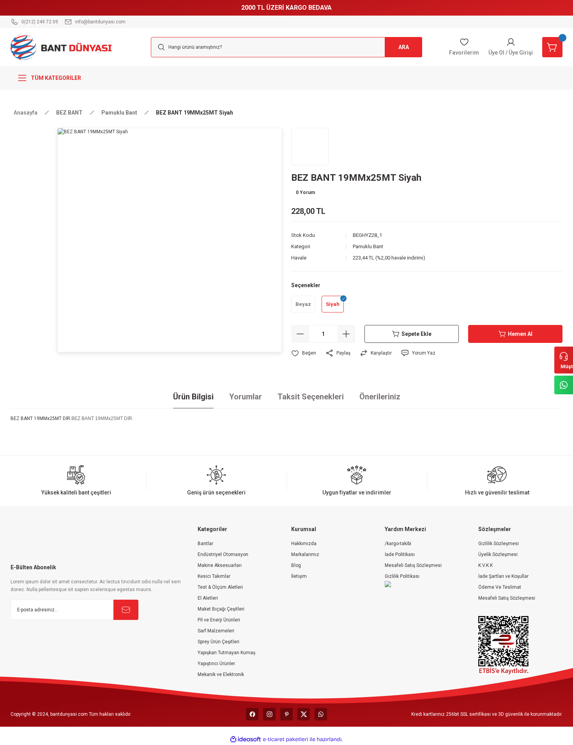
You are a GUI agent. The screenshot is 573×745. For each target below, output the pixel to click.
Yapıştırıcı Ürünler (216, 663)
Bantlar (205, 543)
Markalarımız (305, 554)
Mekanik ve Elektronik (221, 674)
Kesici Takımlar (214, 576)
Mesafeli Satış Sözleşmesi (413, 565)
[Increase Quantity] (346, 334)
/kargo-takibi (398, 543)
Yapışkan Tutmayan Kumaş (226, 652)
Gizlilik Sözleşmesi (498, 543)
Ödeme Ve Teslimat (499, 587)
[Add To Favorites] (303, 353)
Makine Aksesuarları (220, 565)
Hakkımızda (304, 543)
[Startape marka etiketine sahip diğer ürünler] (310, 146)
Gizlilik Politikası (402, 576)
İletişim (299, 576)
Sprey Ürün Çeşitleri (218, 641)
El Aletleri (208, 598)
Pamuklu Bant (368, 246)
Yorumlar (245, 396)
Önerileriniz (379, 396)
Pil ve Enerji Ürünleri (219, 620)
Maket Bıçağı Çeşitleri (221, 609)
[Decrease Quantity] (300, 334)
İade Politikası (400, 554)
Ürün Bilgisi (193, 396)
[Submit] (125, 610)
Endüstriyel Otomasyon (223, 554)
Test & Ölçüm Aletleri (220, 587)
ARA (403, 47)
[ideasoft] (245, 739)
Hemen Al (520, 334)
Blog (296, 565)
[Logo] (61, 46)
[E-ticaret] (285, 739)
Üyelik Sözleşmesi (498, 554)
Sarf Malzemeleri (216, 631)
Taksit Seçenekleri (311, 396)
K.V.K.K (485, 565)
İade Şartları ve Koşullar (503, 576)
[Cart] (552, 47)
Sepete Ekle (416, 334)
